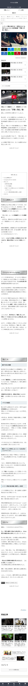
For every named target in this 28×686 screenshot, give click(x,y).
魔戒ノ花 (8, 582)
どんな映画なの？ (8, 177)
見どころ (6, 181)
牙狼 (3, 582)
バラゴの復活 (8, 186)
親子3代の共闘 (8, 183)
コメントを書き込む (14, 669)
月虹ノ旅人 (15, 582)
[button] (24, 53)
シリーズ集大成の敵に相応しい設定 (13, 192)
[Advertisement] (14, 160)
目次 (12, 174)
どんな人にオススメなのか (10, 179)
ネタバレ (6, 194)
